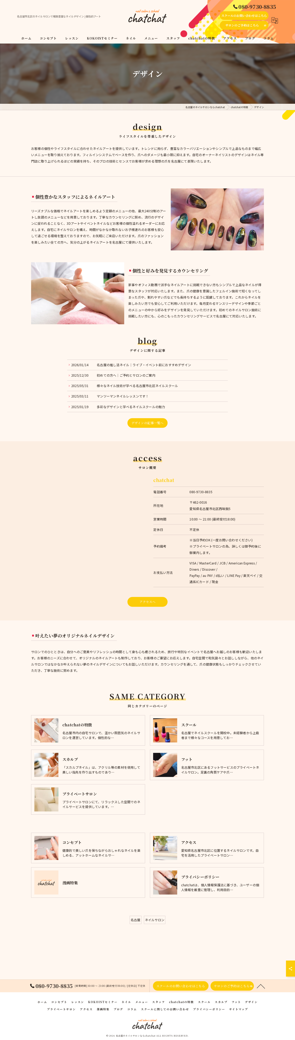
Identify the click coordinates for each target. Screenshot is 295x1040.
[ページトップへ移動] (261, 986)
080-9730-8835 (200, 491)
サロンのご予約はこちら (242, 25)
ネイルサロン (154, 919)
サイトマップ (238, 1009)
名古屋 (135, 919)
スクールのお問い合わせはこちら (244, 15)
